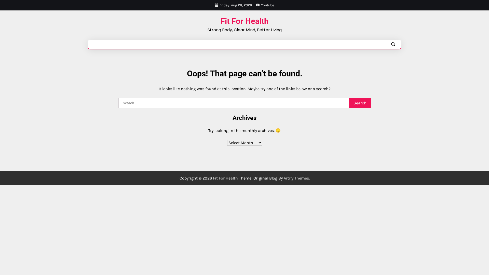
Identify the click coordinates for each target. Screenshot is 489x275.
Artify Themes (296, 178)
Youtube (267, 5)
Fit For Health (244, 21)
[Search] (393, 44)
